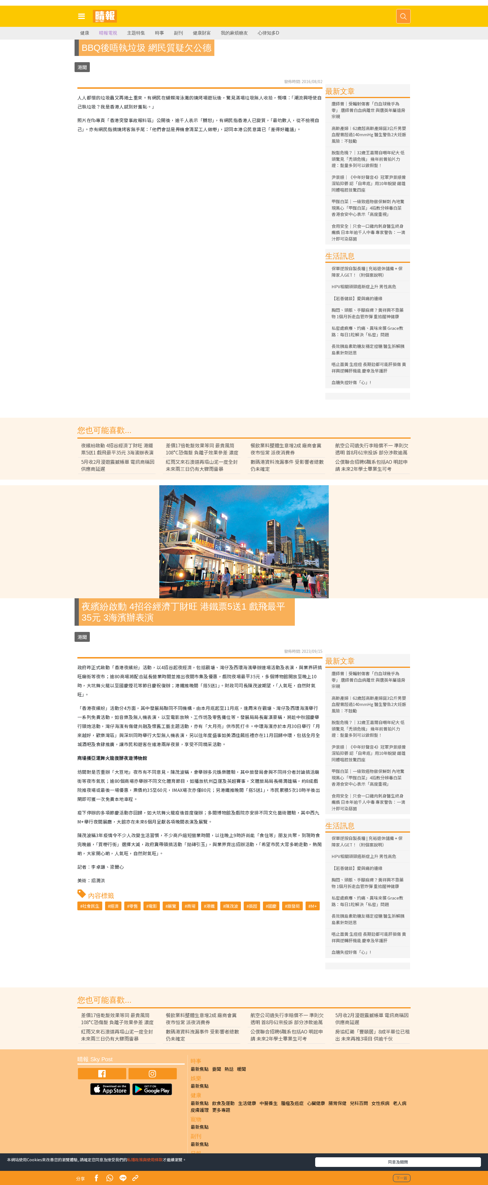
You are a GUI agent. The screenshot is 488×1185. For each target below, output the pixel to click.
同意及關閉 (398, 1162)
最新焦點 (200, 1068)
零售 (133, 906)
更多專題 (221, 1109)
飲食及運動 (223, 1103)
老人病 (399, 1103)
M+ (314, 906)
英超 (253, 906)
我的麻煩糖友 (234, 33)
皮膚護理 (200, 1109)
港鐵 (210, 906)
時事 (159, 33)
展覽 (172, 906)
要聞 (216, 1068)
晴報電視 (108, 33)
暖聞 (241, 1068)
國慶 (272, 906)
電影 (153, 906)
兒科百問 (359, 1103)
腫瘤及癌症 (292, 1103)
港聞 (82, 67)
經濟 (114, 906)
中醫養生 (269, 1103)
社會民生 (90, 906)
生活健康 (247, 1103)
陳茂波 (231, 906)
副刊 (178, 33)
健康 (84, 33)
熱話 (229, 1068)
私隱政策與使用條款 (145, 1159)
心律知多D (268, 33)
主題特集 (136, 33)
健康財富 (202, 33)
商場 (191, 906)
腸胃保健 (337, 1103)
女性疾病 (380, 1103)
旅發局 (293, 906)
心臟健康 (316, 1103)
